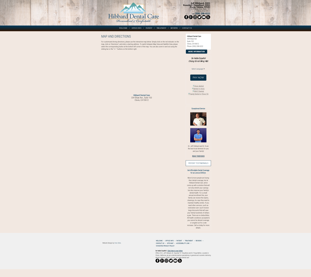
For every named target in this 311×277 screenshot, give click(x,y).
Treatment (161, 28)
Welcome (123, 28)
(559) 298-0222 (202, 13)
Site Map (170, 243)
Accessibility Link (182, 243)
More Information (196, 51)
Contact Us (187, 28)
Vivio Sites (117, 243)
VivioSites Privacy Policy (165, 246)
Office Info (136, 28)
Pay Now (198, 77)
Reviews (174, 28)
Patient (149, 28)
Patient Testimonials (198, 163)
